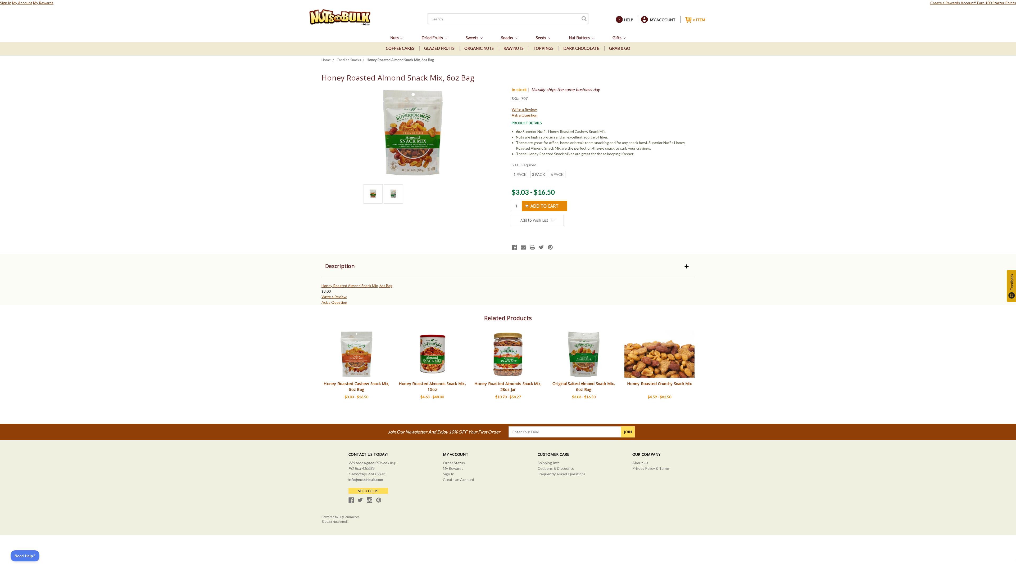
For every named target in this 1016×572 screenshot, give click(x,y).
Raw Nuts (514, 48)
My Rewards (43, 3)
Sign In (5, 3)
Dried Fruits (432, 37)
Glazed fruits (439, 48)
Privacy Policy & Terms (651, 468)
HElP (628, 19)
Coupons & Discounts (556, 468)
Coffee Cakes (400, 48)
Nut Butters (580, 37)
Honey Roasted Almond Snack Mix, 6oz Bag (356, 285)
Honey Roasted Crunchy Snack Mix (659, 383)
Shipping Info (549, 463)
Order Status (454, 463)
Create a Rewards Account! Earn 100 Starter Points (973, 3)
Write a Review (524, 109)
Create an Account (458, 479)
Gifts (617, 37)
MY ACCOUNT (662, 19)
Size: (524, 165)
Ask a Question (524, 115)
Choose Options (357, 358)
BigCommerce (349, 517)
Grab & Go (619, 48)
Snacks (507, 37)
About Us (640, 463)
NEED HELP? (368, 491)
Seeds (541, 37)
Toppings (543, 48)
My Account (22, 3)
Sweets (472, 37)
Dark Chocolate (581, 48)
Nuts (395, 37)
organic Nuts (479, 48)
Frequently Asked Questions (562, 474)
